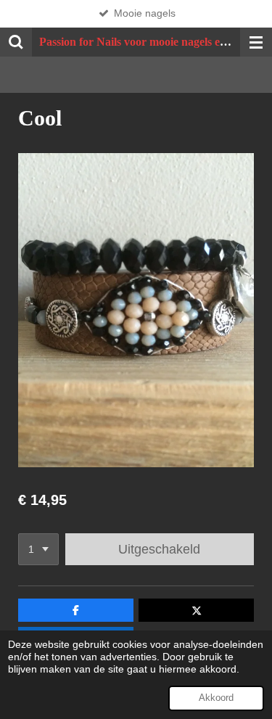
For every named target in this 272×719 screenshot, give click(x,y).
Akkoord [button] (216, 698)
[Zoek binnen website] (16, 42)
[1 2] (38, 549)
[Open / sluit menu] (256, 42)
